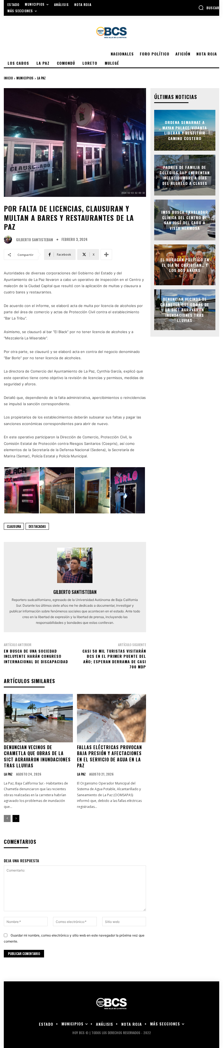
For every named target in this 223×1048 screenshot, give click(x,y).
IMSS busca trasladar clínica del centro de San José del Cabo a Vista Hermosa (184, 220)
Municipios (24, 78)
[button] (208, 7)
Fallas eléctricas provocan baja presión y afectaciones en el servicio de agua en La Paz (109, 756)
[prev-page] (7, 818)
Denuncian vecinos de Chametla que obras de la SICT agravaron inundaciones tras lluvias (37, 756)
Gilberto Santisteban (34, 239)
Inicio (8, 78)
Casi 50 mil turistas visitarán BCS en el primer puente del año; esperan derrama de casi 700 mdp (114, 659)
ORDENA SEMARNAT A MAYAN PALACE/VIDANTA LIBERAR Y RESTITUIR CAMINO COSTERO (184, 130)
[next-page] (16, 818)
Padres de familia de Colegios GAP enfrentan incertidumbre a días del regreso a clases (185, 175)
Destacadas (37, 526)
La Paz (41, 78)
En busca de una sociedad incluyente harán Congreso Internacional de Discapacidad (36, 656)
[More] (106, 254)
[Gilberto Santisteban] (9, 239)
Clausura (14, 526)
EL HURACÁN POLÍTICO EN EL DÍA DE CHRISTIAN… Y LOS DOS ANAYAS (184, 265)
